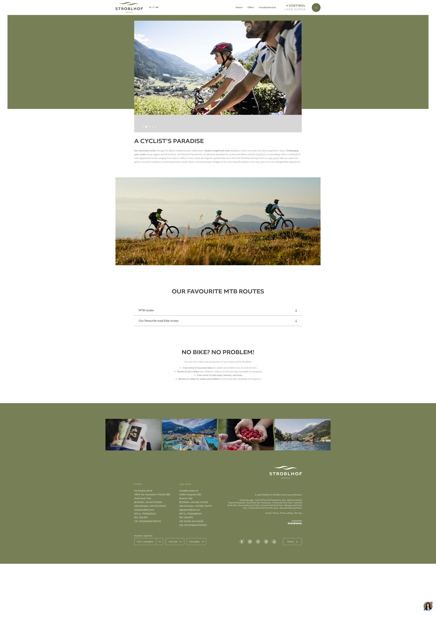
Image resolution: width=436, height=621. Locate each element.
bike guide (273, 157)
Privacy (276, 512)
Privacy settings (286, 512)
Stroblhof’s (261, 154)
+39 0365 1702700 (199, 502)
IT (153, 7)
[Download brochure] (274, 541)
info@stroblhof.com (144, 509)
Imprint (268, 512)
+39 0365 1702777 (203, 505)
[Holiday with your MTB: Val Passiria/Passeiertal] (217, 221)
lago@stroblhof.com (189, 509)
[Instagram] (249, 541)
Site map (298, 512)
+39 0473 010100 (157, 505)
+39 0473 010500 (153, 502)
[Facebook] (241, 541)
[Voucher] (266, 541)
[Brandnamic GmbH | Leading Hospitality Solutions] (295, 522)
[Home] (129, 7)
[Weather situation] (257, 541)
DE (150, 7)
